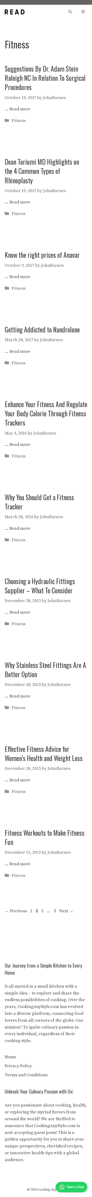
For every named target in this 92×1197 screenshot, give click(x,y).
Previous (16, 911)
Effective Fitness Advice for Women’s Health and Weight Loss (44, 753)
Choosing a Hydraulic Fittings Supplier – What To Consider (40, 585)
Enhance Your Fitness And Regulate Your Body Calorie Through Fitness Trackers (46, 413)
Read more (19, 109)
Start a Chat (75, 1187)
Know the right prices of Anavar (42, 255)
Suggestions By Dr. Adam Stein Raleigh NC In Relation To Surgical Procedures (45, 78)
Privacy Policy (18, 1066)
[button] (70, 12)
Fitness (18, 120)
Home (10, 1057)
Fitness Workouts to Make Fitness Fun (44, 837)
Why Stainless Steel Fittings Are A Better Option (45, 669)
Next (66, 911)
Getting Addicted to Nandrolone (42, 329)
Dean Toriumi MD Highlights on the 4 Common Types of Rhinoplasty (42, 171)
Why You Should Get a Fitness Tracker (39, 501)
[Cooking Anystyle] (15, 12)
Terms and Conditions (26, 1075)
